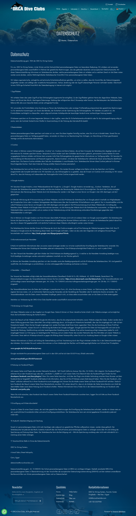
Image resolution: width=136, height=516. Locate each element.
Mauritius (84, 9)
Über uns (72, 498)
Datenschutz (60, 498)
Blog (70, 495)
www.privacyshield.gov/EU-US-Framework (26, 359)
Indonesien (74, 9)
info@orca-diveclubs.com (97, 498)
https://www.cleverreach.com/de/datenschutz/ (83, 279)
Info (111, 9)
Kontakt (110, 4)
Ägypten (64, 9)
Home (58, 9)
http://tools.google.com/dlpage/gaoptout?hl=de (50, 233)
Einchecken (121, 4)
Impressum (60, 501)
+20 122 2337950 (95, 502)
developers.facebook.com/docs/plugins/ (26, 376)
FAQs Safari (73, 492)
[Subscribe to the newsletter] (39, 501)
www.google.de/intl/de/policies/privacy (26, 348)
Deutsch (121, 9)
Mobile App (60, 495)
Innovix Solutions (119, 511)
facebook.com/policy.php (20, 389)
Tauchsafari (105, 9)
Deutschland (94, 9)
